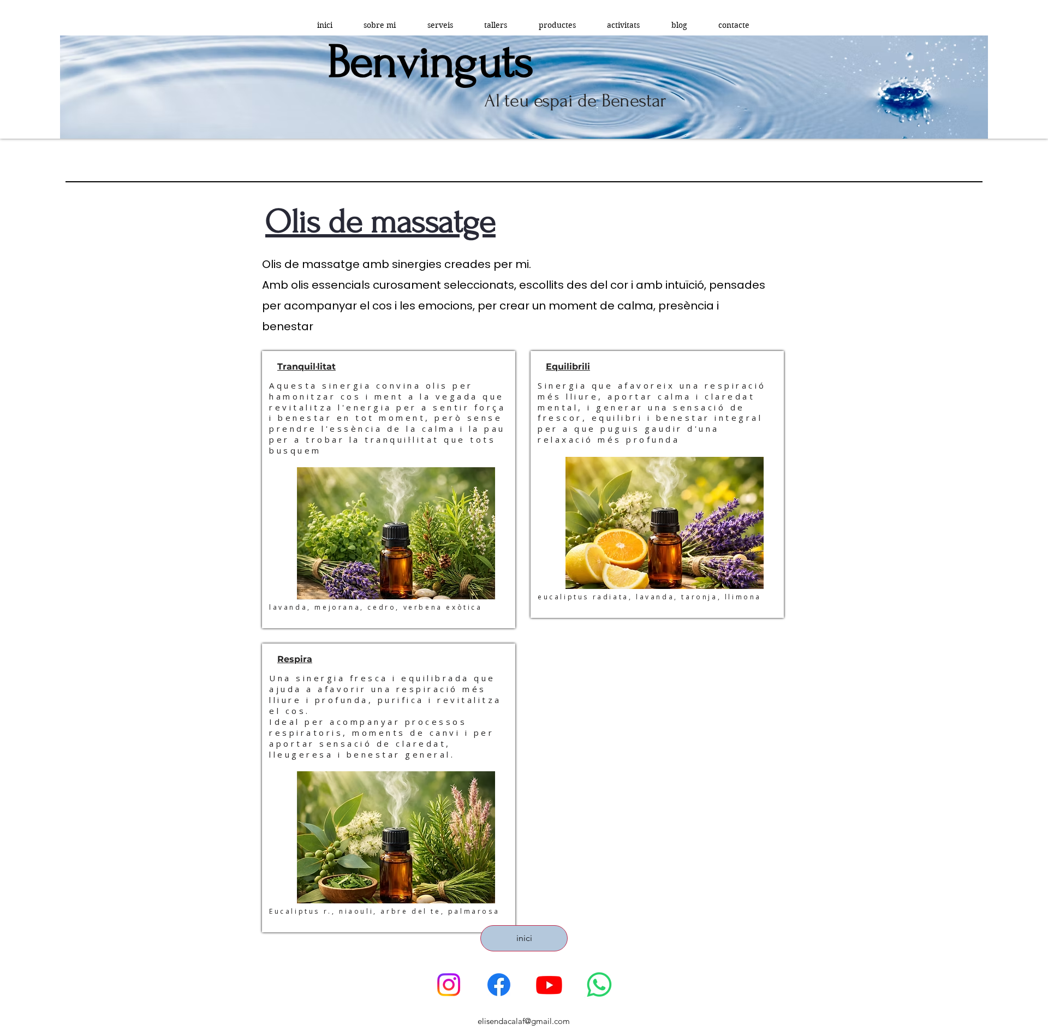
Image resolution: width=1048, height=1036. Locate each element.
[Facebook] (499, 984)
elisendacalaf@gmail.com (524, 1021)
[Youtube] (549, 984)
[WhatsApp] (599, 984)
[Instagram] (448, 984)
